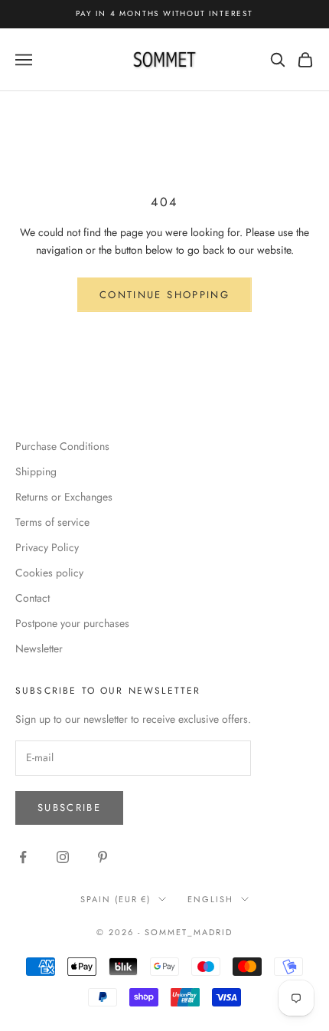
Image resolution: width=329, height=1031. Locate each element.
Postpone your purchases (72, 623)
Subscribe (69, 807)
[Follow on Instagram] (62, 857)
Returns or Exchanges (63, 496)
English (210, 899)
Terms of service (52, 522)
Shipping (36, 471)
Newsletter (39, 648)
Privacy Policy (47, 547)
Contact (32, 598)
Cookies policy (49, 572)
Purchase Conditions (62, 446)
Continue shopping (164, 294)
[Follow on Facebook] (23, 857)
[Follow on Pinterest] (102, 857)
